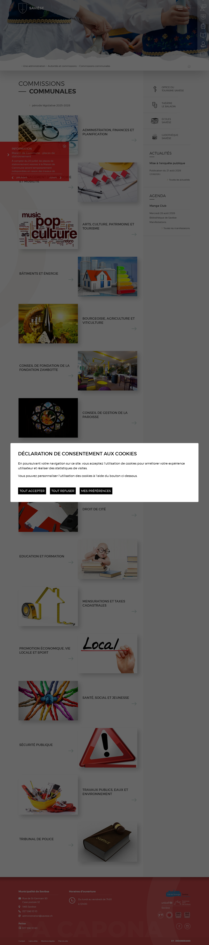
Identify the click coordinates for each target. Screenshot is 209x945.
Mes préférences (96, 491)
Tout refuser (62, 491)
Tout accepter (32, 491)
